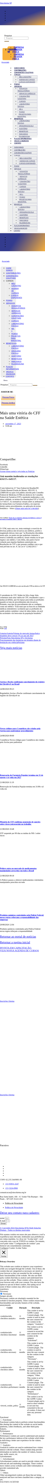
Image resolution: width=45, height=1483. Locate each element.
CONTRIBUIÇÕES (20, 70)
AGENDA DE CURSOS (27, 80)
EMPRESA (19, 47)
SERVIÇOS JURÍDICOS (27, 93)
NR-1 (21, 109)
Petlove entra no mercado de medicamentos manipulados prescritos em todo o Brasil (18, 869)
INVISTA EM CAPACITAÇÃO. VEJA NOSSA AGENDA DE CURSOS (19, 949)
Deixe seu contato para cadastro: (20, 1212)
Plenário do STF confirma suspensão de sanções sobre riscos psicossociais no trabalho (20, 823)
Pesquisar (8, 36)
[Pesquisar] (6, 41)
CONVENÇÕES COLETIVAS (23, 73)
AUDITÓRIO (23, 129)
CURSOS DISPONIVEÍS (27, 82)
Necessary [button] (4, 1291)
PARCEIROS (23, 134)
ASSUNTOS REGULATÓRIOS (24, 90)
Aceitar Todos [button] (21, 1248)
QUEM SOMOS (19, 68)
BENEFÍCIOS (23, 131)
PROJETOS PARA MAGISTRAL (24, 115)
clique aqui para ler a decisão (26, 508)
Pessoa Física (8, 397)
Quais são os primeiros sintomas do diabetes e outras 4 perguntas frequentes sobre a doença (21, 518)
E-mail (3, 1221)
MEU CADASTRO (25, 77)
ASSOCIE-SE (13, 51)
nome (2, 1218)
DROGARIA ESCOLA (26, 126)
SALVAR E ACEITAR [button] (9, 1482)
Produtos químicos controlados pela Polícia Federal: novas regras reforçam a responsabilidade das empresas (22, 917)
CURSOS (22, 101)
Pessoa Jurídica (8, 403)
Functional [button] (4, 1417)
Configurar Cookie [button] (7, 1248)
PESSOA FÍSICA (17, 58)
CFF (5, 628)
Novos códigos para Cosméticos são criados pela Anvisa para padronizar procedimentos (20, 729)
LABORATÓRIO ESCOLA (24, 105)
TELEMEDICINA (24, 136)
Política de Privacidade (14, 1203)
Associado (5, 62)
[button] (22, 465)
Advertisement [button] (6, 1456)
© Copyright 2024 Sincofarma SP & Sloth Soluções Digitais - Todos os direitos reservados (20, 1229)
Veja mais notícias (11, 647)
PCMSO (17, 84)
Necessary (7, 1294)
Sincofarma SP (6, 3)
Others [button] (2, 1470)
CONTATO (17, 143)
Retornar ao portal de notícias (18, 936)
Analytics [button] (4, 1443)
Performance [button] (5, 1431)
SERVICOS (17, 169)
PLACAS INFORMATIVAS (23, 139)
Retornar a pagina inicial (15, 942)
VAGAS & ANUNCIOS (21, 141)
